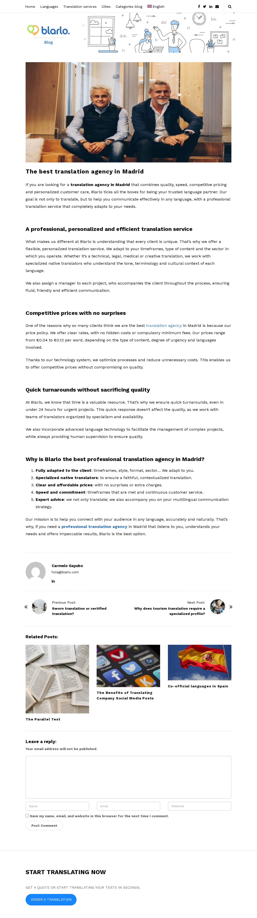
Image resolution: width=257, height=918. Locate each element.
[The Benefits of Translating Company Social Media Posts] (128, 666)
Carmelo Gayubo (67, 566)
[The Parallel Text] (57, 679)
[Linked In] (210, 6)
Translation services (80, 7)
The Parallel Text (43, 719)
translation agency (164, 325)
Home (30, 7)
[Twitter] (204, 6)
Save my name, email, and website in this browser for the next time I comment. (99, 816)
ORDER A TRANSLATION (51, 899)
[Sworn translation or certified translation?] (39, 606)
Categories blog (129, 7)
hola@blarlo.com (65, 572)
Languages (49, 7)
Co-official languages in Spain (198, 686)
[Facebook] (199, 6)
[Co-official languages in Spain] (199, 662)
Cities (106, 7)
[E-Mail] (217, 6)
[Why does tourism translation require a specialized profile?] (217, 606)
